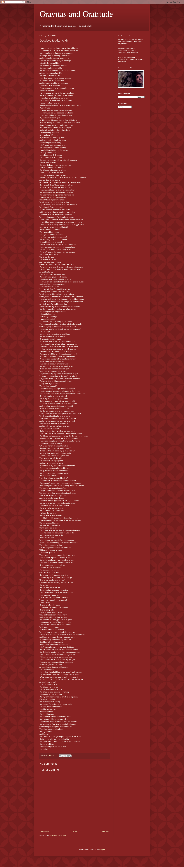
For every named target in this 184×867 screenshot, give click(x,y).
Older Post (105, 831)
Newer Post (44, 831)
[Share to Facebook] (67, 755)
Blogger (102, 850)
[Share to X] (65, 755)
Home (75, 831)
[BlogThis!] (62, 755)
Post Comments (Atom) (57, 835)
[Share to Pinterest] (70, 755)
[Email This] (60, 755)
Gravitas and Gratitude (76, 13)
